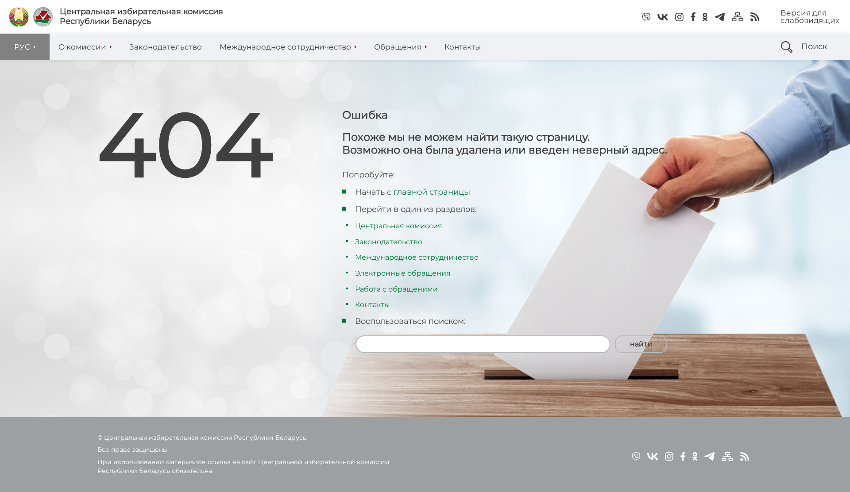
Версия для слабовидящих (809, 16)
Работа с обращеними (396, 289)
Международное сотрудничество (417, 257)
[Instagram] (679, 17)
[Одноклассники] (705, 17)
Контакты (372, 304)
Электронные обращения (403, 273)
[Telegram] (719, 17)
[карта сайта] (737, 17)
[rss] (755, 17)
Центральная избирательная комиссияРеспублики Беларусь (141, 16)
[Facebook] (693, 17)
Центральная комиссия (398, 226)
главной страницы (432, 192)
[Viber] (646, 17)
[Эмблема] (43, 17)
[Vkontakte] (663, 17)
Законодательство (388, 242)
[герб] (19, 17)
